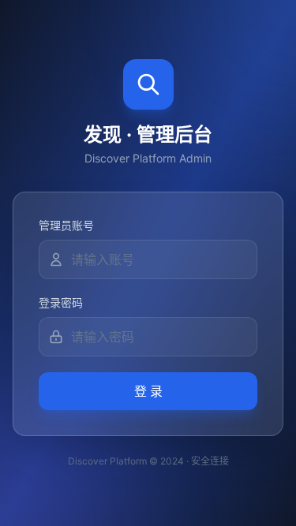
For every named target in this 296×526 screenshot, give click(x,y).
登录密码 (61, 302)
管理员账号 (66, 225)
